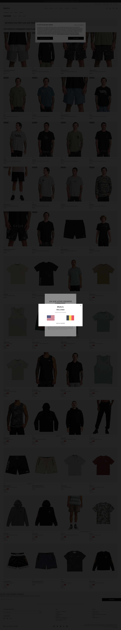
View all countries (60, 323)
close (80, 305)
